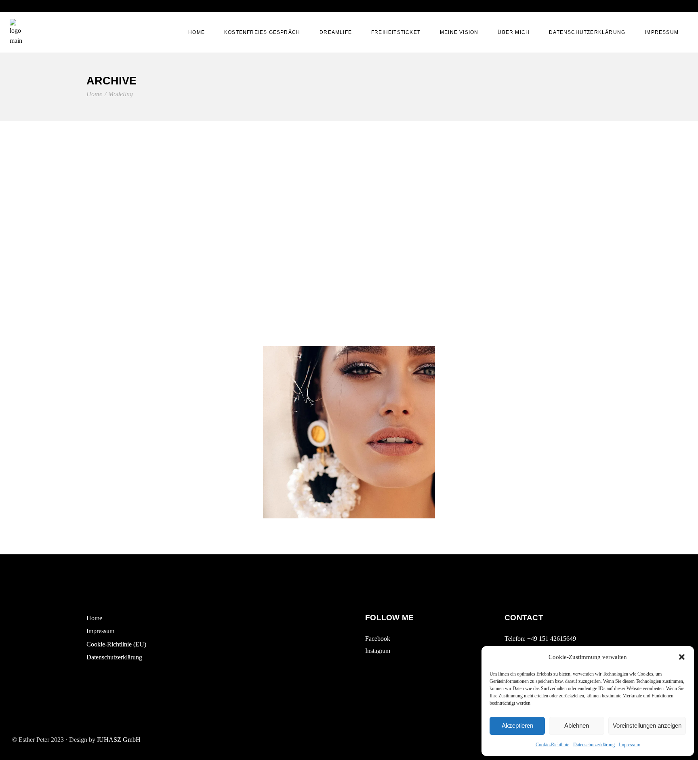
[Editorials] (525, 256)
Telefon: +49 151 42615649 (540, 638)
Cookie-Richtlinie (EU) (116, 644)
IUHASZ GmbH (119, 739)
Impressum (629, 744)
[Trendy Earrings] (349, 432)
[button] (682, 657)
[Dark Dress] (525, 432)
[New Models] (349, 256)
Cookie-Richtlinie (552, 744)
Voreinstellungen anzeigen (647, 725)
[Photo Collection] (172, 432)
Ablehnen (576, 725)
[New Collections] (172, 256)
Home (94, 618)
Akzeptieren (517, 725)
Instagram (377, 650)
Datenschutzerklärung (594, 744)
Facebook (377, 638)
